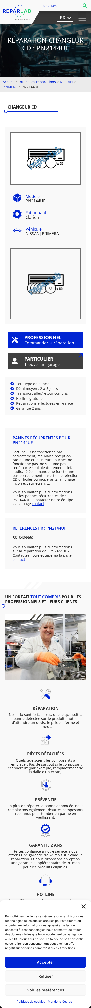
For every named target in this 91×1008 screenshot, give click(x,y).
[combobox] (60, 5)
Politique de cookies (31, 1001)
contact (38, 503)
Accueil (9, 81)
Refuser (45, 976)
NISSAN (66, 81)
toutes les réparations (37, 81)
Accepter (45, 962)
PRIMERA (10, 86)
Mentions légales (60, 1001)
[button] (83, 906)
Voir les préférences (45, 990)
